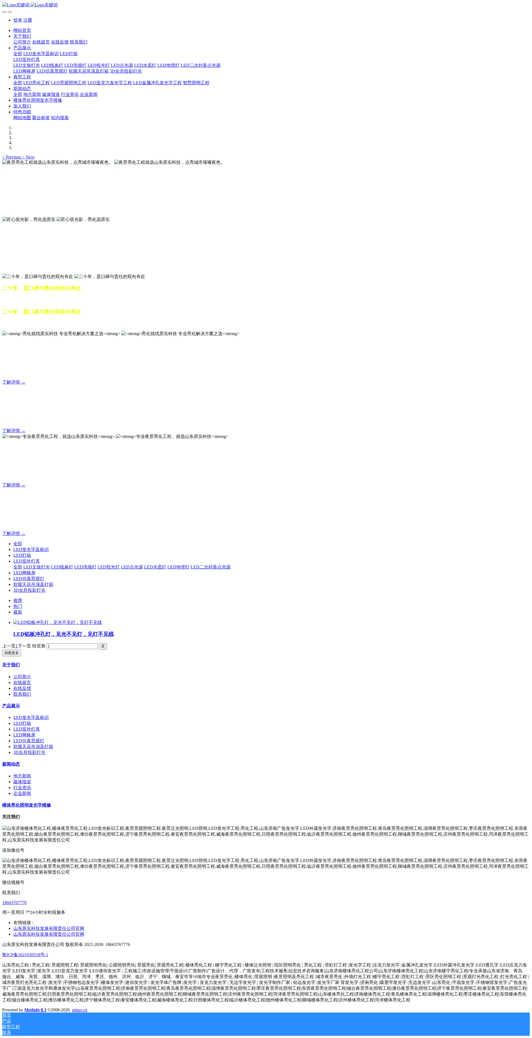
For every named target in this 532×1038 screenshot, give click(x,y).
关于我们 (11, 664)
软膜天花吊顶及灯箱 (33, 584)
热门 (17, 606)
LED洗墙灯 (85, 567)
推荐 (17, 600)
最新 (17, 612)
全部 (17, 53)
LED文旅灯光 (36, 567)
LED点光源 (132, 567)
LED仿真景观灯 (28, 578)
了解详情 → (13, 382)
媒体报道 (22, 781)
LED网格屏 (24, 572)
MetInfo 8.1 (35, 1010)
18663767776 (14, 902)
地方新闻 (22, 776)
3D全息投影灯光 (29, 590)
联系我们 (22, 694)
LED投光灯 (109, 567)
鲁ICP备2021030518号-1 (25, 954)
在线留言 (22, 682)
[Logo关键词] (266, 5)
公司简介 (22, 676)
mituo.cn (79, 1010)
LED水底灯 (155, 567)
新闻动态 (11, 764)
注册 (27, 20)
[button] (12, 157)
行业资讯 (22, 787)
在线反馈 (22, 688)
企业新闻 (22, 793)
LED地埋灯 (178, 567)
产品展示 (11, 705)
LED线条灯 (62, 567)
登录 (17, 20)
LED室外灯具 (26, 561)
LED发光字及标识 (31, 549)
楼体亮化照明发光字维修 (26, 805)
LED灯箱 (22, 555)
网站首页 (22, 30)
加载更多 (11, 653)
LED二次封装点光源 (211, 567)
